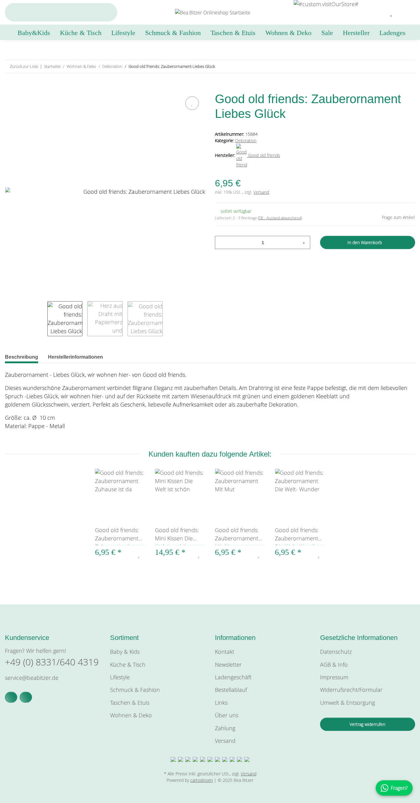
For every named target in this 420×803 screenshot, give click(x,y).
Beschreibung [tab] (21, 357)
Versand (261, 192)
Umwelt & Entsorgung (347, 702)
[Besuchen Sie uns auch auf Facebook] (11, 697)
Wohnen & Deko (131, 715)
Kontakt (224, 651)
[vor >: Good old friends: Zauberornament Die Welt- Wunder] (408, 66)
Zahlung (225, 728)
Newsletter (228, 664)
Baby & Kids (125, 651)
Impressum (334, 677)
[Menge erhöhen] (304, 242)
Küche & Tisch (127, 664)
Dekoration (245, 140)
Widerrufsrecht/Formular (351, 689)
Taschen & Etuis (129, 702)
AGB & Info (334, 664)
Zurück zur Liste (24, 66)
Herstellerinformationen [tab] (75, 357)
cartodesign (201, 780)
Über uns (226, 715)
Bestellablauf (231, 689)
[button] (376, 12)
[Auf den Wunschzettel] (192, 103)
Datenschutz (336, 651)
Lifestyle (120, 677)
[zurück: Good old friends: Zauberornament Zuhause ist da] (395, 66)
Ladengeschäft (233, 677)
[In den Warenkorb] (10, 87)
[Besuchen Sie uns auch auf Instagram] (26, 697)
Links (221, 702)
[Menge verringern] (221, 242)
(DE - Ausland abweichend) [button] (280, 217)
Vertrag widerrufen (367, 724)
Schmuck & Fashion (135, 689)
